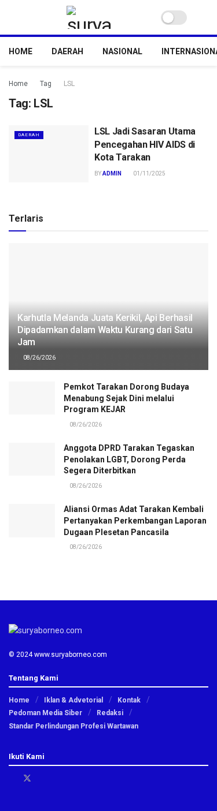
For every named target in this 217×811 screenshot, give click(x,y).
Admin (112, 173)
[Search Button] (203, 17)
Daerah (67, 51)
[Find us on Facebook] (12, 778)
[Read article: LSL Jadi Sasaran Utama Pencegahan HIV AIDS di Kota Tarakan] (49, 153)
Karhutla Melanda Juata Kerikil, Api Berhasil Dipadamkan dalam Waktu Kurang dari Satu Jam (105, 329)
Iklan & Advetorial (73, 700)
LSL (69, 84)
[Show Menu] (14, 17)
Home (20, 51)
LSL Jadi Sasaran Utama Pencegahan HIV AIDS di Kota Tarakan (145, 144)
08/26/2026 (39, 357)
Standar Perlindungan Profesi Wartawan (73, 726)
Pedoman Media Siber (45, 713)
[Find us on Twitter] (27, 778)
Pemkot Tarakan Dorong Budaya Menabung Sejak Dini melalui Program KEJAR (126, 398)
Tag (46, 84)
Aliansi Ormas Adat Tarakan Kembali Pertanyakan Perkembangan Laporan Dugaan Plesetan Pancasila (135, 520)
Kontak (129, 700)
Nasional (122, 51)
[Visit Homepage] (90, 17)
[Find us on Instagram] (42, 778)
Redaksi (110, 713)
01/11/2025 (148, 173)
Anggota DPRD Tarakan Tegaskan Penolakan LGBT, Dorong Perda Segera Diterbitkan (129, 459)
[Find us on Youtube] (57, 778)
